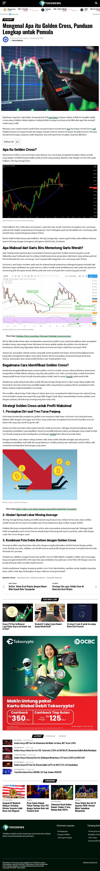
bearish (69, 376)
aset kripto (53, 117)
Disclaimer (96, 14)
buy (68, 128)
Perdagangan (62, 831)
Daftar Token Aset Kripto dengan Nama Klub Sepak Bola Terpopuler (46, 508)
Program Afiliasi (63, 834)
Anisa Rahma (17, 40)
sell (94, 128)
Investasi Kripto (38, 578)
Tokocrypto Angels (64, 838)
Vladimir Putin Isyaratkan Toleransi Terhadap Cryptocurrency (43, 336)
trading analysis (54, 578)
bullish (53, 434)
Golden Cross (23, 578)
